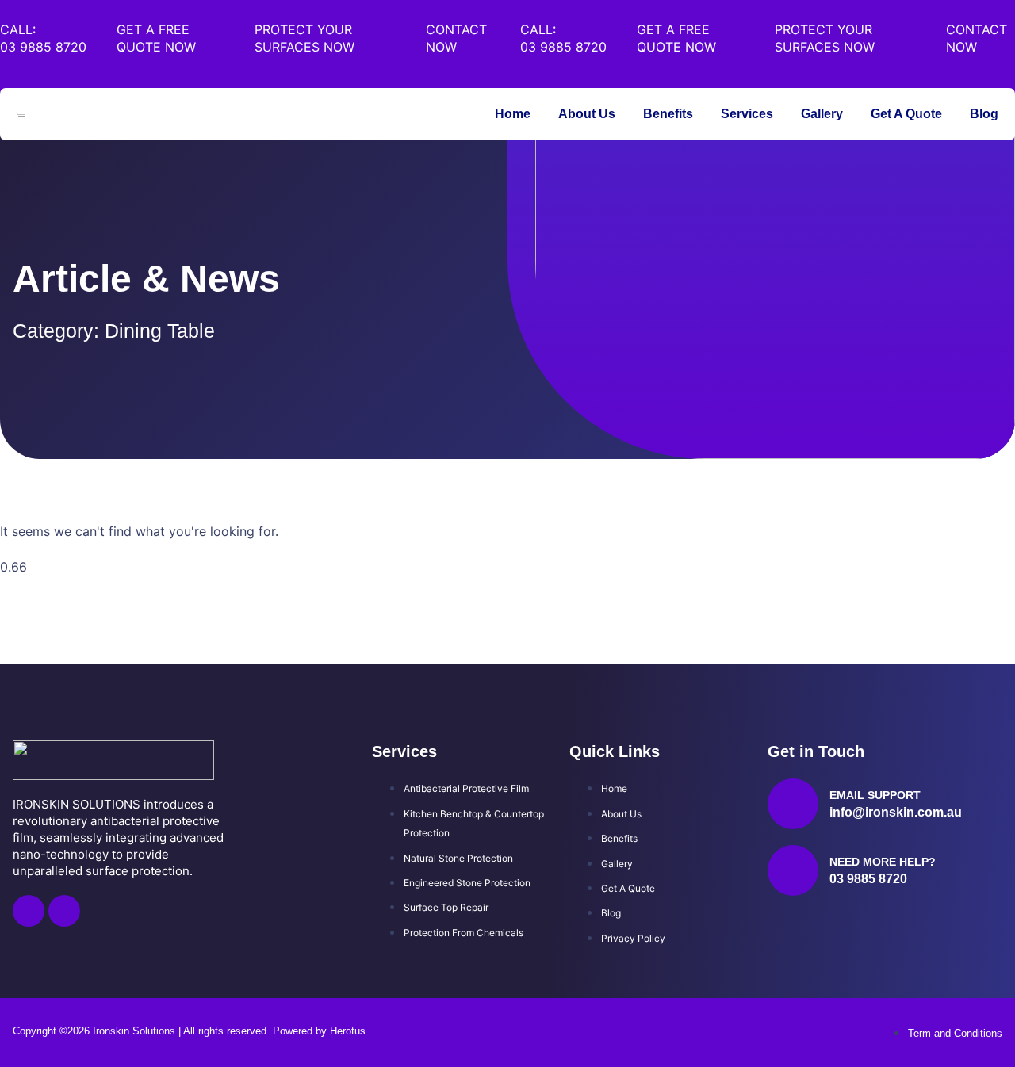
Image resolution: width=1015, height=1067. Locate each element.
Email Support (875, 795)
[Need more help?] (793, 870)
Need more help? (882, 861)
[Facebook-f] (28, 911)
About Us (586, 113)
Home (512, 113)
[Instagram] (64, 911)
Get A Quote (906, 113)
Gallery (822, 113)
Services (747, 113)
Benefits (668, 113)
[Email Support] (793, 803)
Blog (984, 113)
